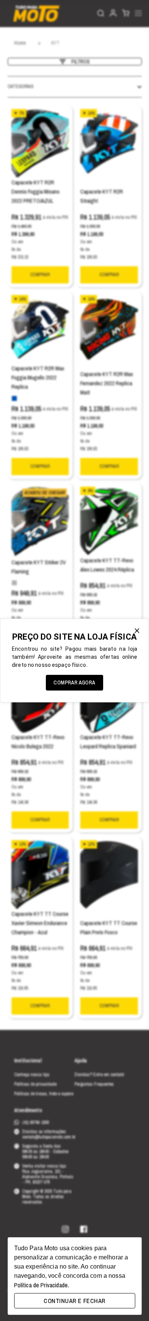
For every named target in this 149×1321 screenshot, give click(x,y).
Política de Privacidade (41, 1285)
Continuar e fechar (74, 1301)
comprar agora (74, 682)
